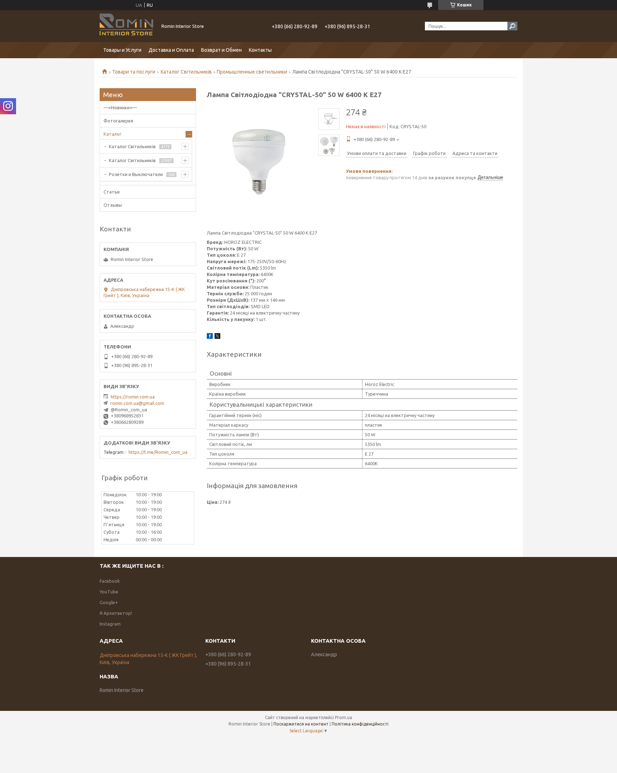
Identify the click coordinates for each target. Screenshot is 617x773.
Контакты (260, 50)
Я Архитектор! (116, 613)
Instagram (110, 623)
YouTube (109, 591)
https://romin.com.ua (133, 396)
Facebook (110, 580)
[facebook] (210, 337)
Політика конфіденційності (360, 724)
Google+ (109, 602)
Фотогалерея (118, 120)
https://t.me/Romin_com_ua (158, 452)
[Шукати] (512, 26)
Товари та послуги (133, 72)
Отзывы (113, 204)
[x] (217, 337)
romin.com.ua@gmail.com (137, 403)
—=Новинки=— (120, 107)
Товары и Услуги (122, 50)
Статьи (112, 191)
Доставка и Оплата (171, 50)
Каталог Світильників (186, 72)
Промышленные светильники (252, 72)
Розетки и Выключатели (136, 174)
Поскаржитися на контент (301, 724)
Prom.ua (343, 717)
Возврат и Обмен (221, 50)
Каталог (112, 133)
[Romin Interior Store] (126, 26)
